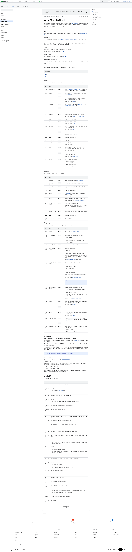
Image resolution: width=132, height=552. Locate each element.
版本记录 (49, 26)
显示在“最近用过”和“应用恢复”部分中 (78, 116)
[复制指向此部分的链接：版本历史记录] (52, 376)
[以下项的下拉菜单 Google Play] (36, 1)
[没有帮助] (87, 16)
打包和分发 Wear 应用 (75, 304)
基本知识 (12, 1)
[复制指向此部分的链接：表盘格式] (49, 47)
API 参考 (94, 534)
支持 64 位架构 (60, 390)
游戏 (35, 530)
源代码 (16, 535)
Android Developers (47, 16)
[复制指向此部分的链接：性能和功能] (50, 171)
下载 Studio (95, 535)
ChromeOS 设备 (56, 534)
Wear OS (55, 532)
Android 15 (75, 534)
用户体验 (12, 6)
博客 (41, 1)
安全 (16, 534)
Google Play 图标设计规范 (71, 244)
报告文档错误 (115, 532)
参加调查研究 (115, 535)
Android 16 (75, 532)
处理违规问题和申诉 (66, 359)
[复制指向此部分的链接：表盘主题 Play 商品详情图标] (58, 59)
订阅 (120, 549)
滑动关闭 (73, 101)
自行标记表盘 (74, 315)
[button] (6, 20)
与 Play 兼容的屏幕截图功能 (72, 281)
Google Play (33, 1)
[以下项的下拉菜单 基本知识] (15, 1)
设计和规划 (19, 1)
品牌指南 (23, 549)
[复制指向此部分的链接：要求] (47, 31)
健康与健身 (36, 534)
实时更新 (74, 105)
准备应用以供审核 (75, 309)
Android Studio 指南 (96, 530)
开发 (26, 1)
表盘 (47, 76)
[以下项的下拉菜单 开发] (28, 1)
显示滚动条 (73, 123)
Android (16, 530)
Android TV (56, 537)
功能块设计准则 (77, 134)
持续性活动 (80, 104)
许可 (20, 549)
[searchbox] (7, 10)
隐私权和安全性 (25, 6)
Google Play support (116, 534)
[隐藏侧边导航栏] (12, 550)
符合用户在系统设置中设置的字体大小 (75, 89)
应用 (47, 74)
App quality (4, 4)
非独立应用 (68, 193)
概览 (2, 6)
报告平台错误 (115, 530)
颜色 (72, 144)
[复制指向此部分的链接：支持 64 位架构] (52, 54)
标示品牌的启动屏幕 (75, 156)
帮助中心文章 (62, 51)
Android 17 (75, 530)
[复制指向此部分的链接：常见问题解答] (52, 336)
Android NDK (95, 537)
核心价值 (7, 6)
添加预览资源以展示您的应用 (76, 277)
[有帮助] (85, 16)
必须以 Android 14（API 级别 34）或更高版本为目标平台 (67, 39)
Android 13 (75, 537)
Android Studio (125, 1)
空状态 (73, 129)
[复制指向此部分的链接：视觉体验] (49, 80)
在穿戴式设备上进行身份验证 (79, 200)
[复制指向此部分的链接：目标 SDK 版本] (52, 37)
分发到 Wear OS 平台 (70, 353)
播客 (16, 540)
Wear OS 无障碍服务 (68, 94)
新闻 (16, 537)
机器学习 (36, 532)
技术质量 (18, 6)
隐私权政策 (36, 537)
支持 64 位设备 (65, 56)
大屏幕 (55, 530)
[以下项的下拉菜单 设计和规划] (22, 1)
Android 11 (75, 540)
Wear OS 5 (48, 41)
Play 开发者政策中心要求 (75, 231)
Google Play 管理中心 (77, 340)
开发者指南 (95, 532)
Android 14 (75, 535)
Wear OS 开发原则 (74, 23)
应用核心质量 (74, 196)
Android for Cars (57, 535)
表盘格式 (55, 455)
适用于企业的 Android (18, 532)
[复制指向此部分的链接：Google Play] (51, 223)
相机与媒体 (36, 535)
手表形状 (66, 320)
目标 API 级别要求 (80, 180)
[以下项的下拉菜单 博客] (43, 1)
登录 (130, 1)
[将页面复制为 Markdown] (65, 20)
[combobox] (105, 1)
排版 (72, 150)
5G (35, 539)
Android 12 (75, 539)
